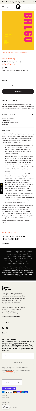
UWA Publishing (8, 59)
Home (3, 52)
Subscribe (17, 362)
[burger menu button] (3, 6)
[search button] (6, 6)
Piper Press (11, 407)
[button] (33, 6)
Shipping (12, 70)
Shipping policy (6, 402)
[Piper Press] (18, 6)
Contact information (7, 404)
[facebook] (3, 328)
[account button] (29, 6)
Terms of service (6, 400)
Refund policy (5, 395)
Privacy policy (5, 397)
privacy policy (9, 370)
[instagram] (7, 328)
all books (10, 52)
